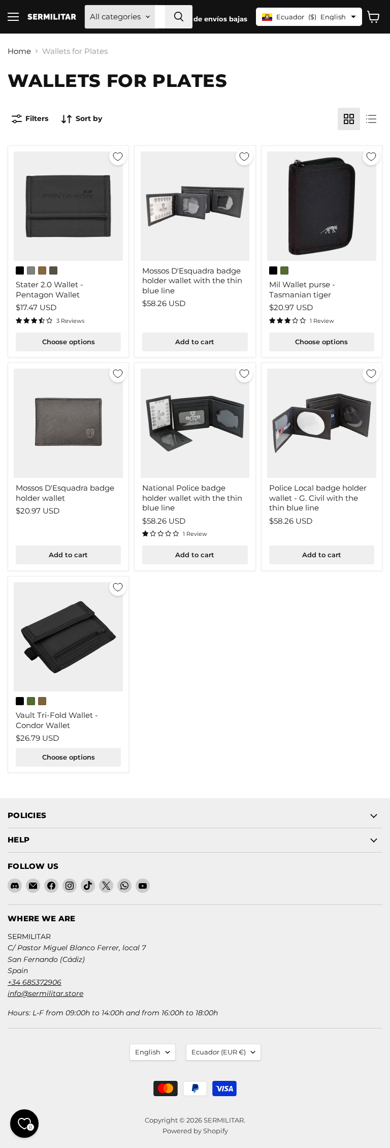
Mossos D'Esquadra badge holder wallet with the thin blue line (192, 280)
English (147, 1052)
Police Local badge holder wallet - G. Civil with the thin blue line (318, 497)
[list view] (371, 119)
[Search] (178, 16)
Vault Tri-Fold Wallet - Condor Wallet (57, 720)
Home (19, 51)
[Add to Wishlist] (118, 156)
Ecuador (218, 1052)
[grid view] (349, 119)
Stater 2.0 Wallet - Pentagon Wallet (49, 289)
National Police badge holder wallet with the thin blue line (192, 497)
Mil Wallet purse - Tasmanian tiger (302, 289)
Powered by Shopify (195, 1131)
